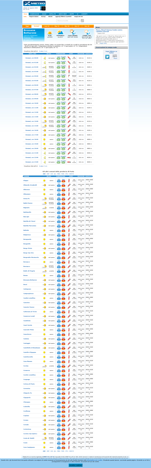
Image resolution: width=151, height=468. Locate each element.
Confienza (26, 411)
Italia (25, 16)
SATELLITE (52, 14)
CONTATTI (84, 14)
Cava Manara (27, 361)
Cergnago (26, 379)
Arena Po (26, 198)
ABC (44, 174)
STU (66, 174)
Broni (25, 284)
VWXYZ (71, 174)
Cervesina (26, 388)
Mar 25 (57, 26)
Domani (36, 26)
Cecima (25, 366)
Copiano (26, 415)
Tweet (115, 58)
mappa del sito (78, 16)
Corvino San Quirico (30, 433)
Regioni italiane (33, 16)
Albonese (26, 189)
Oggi (27, 26)
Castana (26, 339)
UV (77, 14)
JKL (55, 174)
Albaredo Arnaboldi (30, 185)
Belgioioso (27, 235)
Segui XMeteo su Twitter (111, 52)
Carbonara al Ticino (30, 311)
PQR (62, 174)
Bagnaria (26, 207)
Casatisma (26, 320)
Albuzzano (27, 194)
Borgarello (27, 244)
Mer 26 (67, 26)
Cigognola (26, 397)
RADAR (44, 14)
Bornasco (26, 262)
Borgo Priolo (27, 248)
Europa (43, 16)
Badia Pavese (27, 203)
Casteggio (26, 343)
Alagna (25, 180)
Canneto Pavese (28, 307)
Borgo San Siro (28, 253)
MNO (58, 174)
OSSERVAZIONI (34, 14)
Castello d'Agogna (29, 352)
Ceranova (26, 370)
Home (25, 14)
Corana (25, 420)
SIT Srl (52, 456)
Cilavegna (26, 402)
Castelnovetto (28, 357)
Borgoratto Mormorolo (31, 257)
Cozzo (25, 443)
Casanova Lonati (29, 316)
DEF (48, 174)
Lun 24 (47, 26)
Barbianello (27, 212)
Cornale (26, 424)
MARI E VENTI (63, 14)
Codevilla (26, 406)
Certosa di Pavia (28, 384)
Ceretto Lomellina (29, 375)
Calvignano (27, 289)
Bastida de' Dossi (29, 221)
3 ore (45, 51)
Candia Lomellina (29, 298)
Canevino (26, 302)
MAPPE (72, 14)
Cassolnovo (27, 334)
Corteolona (27, 429)
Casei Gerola (27, 325)
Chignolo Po (27, 393)
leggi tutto (103, 43)
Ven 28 (87, 26)
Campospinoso (28, 293)
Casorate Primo (28, 329)
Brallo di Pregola (29, 271)
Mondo (50, 16)
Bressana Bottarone (30, 280)
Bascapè (26, 216)
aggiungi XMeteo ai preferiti (63, 16)
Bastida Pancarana (29, 226)
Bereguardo (27, 239)
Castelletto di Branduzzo (31, 348)
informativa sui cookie (94, 460)
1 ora (41, 51)
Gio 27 (77, 26)
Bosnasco (26, 266)
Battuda (26, 230)
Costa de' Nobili (28, 438)
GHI (52, 174)
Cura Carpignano (29, 447)
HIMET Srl (46, 456)
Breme (25, 275)
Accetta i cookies (75, 465)
